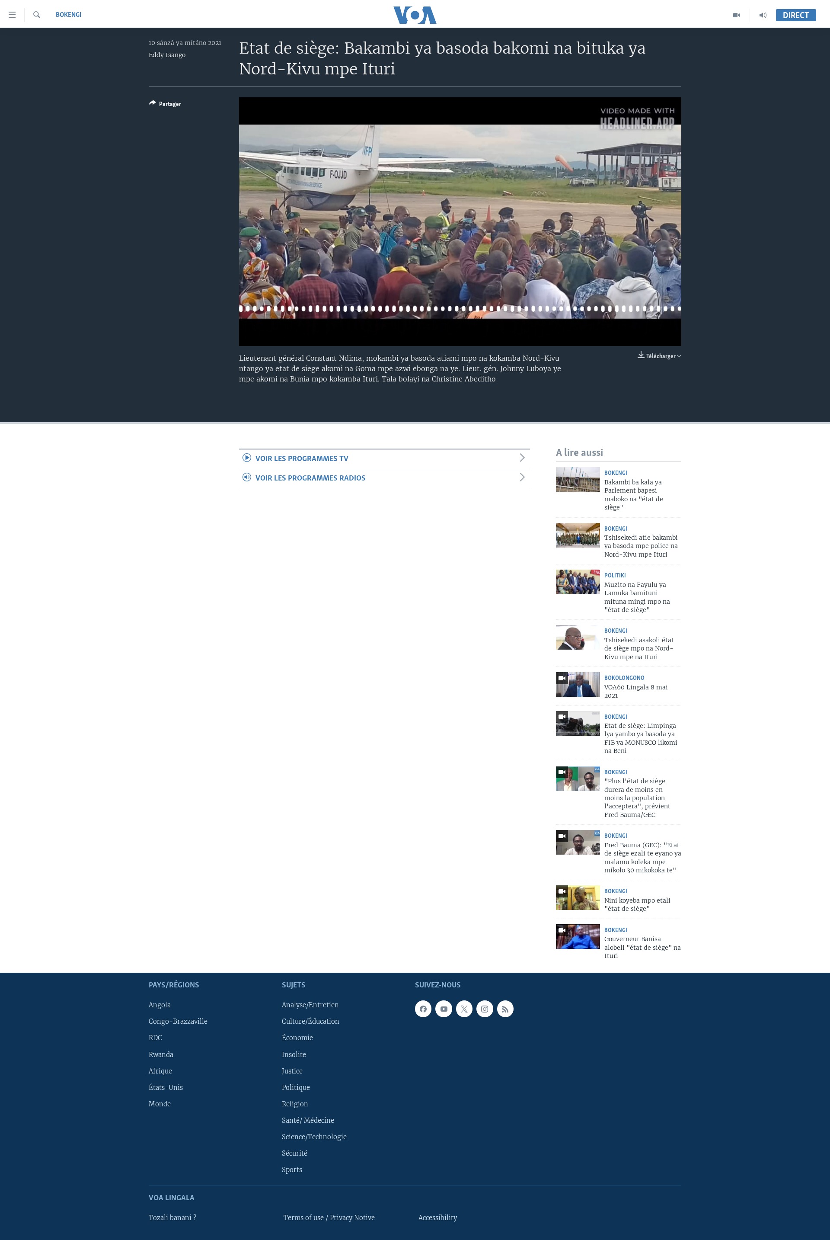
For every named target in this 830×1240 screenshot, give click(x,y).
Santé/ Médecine (308, 1120)
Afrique (160, 1071)
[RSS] (505, 1008)
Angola (160, 1005)
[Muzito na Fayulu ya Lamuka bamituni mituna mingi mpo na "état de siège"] (578, 582)
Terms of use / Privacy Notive (329, 1218)
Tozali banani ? (172, 1218)
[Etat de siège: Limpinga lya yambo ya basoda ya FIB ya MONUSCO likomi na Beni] (578, 723)
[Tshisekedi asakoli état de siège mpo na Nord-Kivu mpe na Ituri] (578, 637)
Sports (292, 1169)
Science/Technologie (314, 1137)
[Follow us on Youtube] (443, 1008)
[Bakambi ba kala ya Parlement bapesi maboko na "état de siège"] (578, 479)
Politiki (615, 576)
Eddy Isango (167, 55)
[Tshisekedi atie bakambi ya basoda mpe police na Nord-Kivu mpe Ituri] (578, 535)
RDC (155, 1038)
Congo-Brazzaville (178, 1021)
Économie (297, 1038)
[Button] (165, 105)
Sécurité (294, 1153)
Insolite (294, 1054)
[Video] (737, 15)
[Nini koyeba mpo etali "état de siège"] (578, 897)
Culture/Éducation (310, 1021)
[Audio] (763, 15)
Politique (296, 1087)
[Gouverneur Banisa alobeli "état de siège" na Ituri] (578, 936)
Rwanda (161, 1054)
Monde (160, 1104)
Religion (295, 1104)
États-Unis (166, 1087)
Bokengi (68, 15)
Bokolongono (624, 678)
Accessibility (437, 1218)
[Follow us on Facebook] (423, 1008)
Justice (292, 1071)
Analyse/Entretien (310, 1005)
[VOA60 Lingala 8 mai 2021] (578, 684)
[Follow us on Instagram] (484, 1008)
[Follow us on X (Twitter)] (464, 1008)
